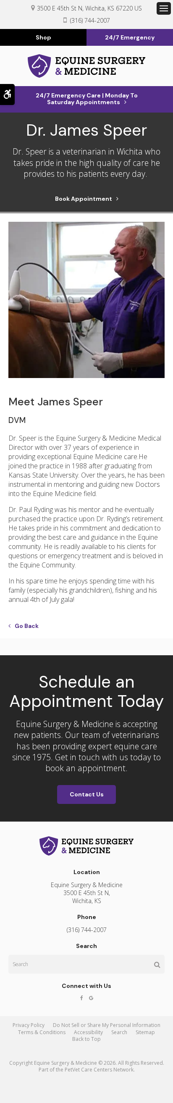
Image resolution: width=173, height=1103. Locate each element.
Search (119, 1032)
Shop (43, 37)
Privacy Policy (29, 1025)
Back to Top (86, 1039)
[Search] (157, 964)
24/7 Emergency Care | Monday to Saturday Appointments (87, 98)
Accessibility (88, 1032)
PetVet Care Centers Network (99, 1069)
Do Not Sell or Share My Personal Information (106, 1025)
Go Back (27, 625)
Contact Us (87, 794)
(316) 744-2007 (90, 20)
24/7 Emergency (130, 37)
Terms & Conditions (42, 1032)
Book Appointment (83, 198)
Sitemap (145, 1032)
